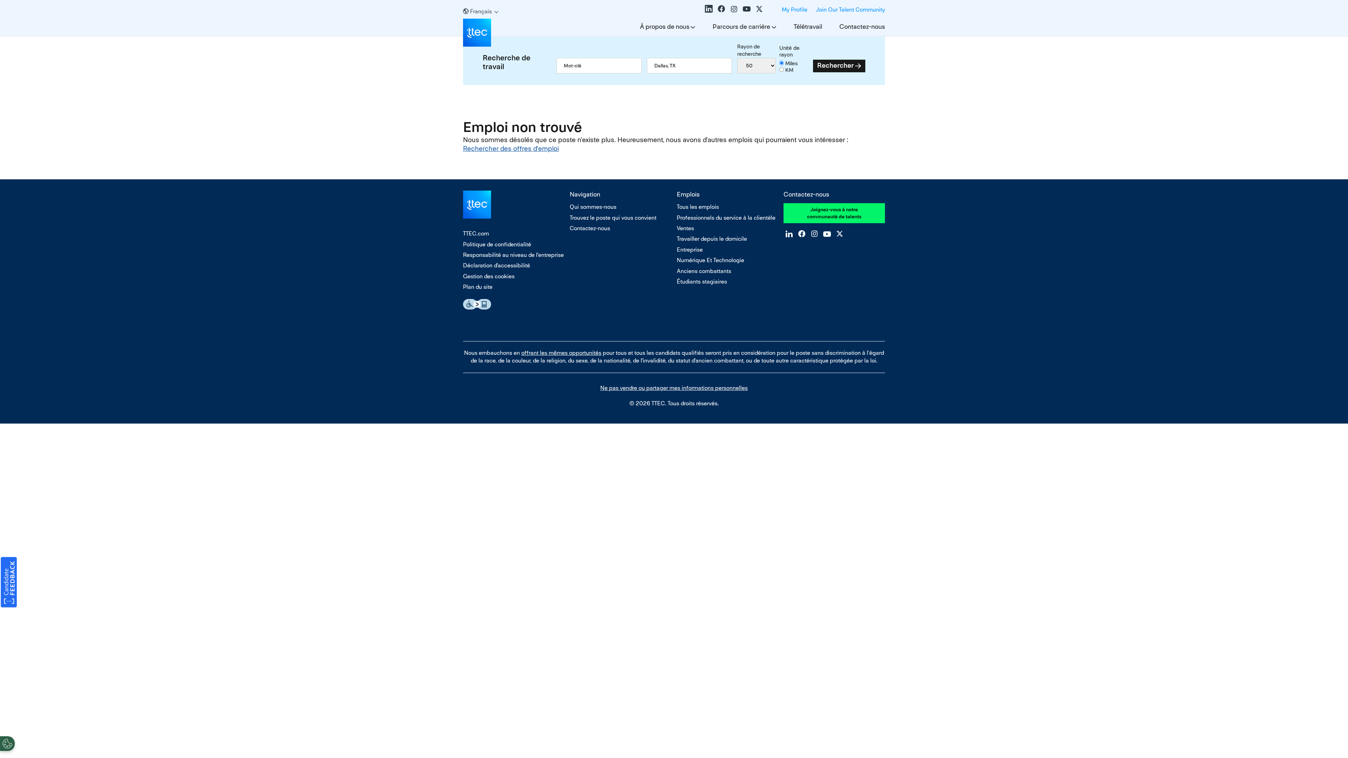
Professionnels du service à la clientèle (726, 217)
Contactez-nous (862, 26)
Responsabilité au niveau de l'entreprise (513, 255)
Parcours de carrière (741, 26)
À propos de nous (664, 26)
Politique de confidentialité (497, 244)
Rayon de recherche (749, 50)
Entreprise (690, 249)
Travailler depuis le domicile (712, 238)
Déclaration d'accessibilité (496, 265)
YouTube (747, 9)
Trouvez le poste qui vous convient (613, 217)
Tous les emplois (698, 207)
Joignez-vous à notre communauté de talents (834, 213)
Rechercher (835, 65)
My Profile (794, 9)
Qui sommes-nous (593, 207)
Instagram (734, 9)
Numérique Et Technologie (710, 260)
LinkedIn (709, 9)
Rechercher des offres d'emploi (511, 148)
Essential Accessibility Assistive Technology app (477, 304)
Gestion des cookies (489, 276)
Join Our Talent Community (850, 9)
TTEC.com (476, 233)
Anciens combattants (704, 271)
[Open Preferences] (7, 743)
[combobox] (689, 65)
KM (789, 70)
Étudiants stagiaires (702, 281)
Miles (791, 63)
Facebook (721, 9)
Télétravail (808, 26)
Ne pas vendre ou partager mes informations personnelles (674, 388)
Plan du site (478, 287)
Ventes (685, 228)
